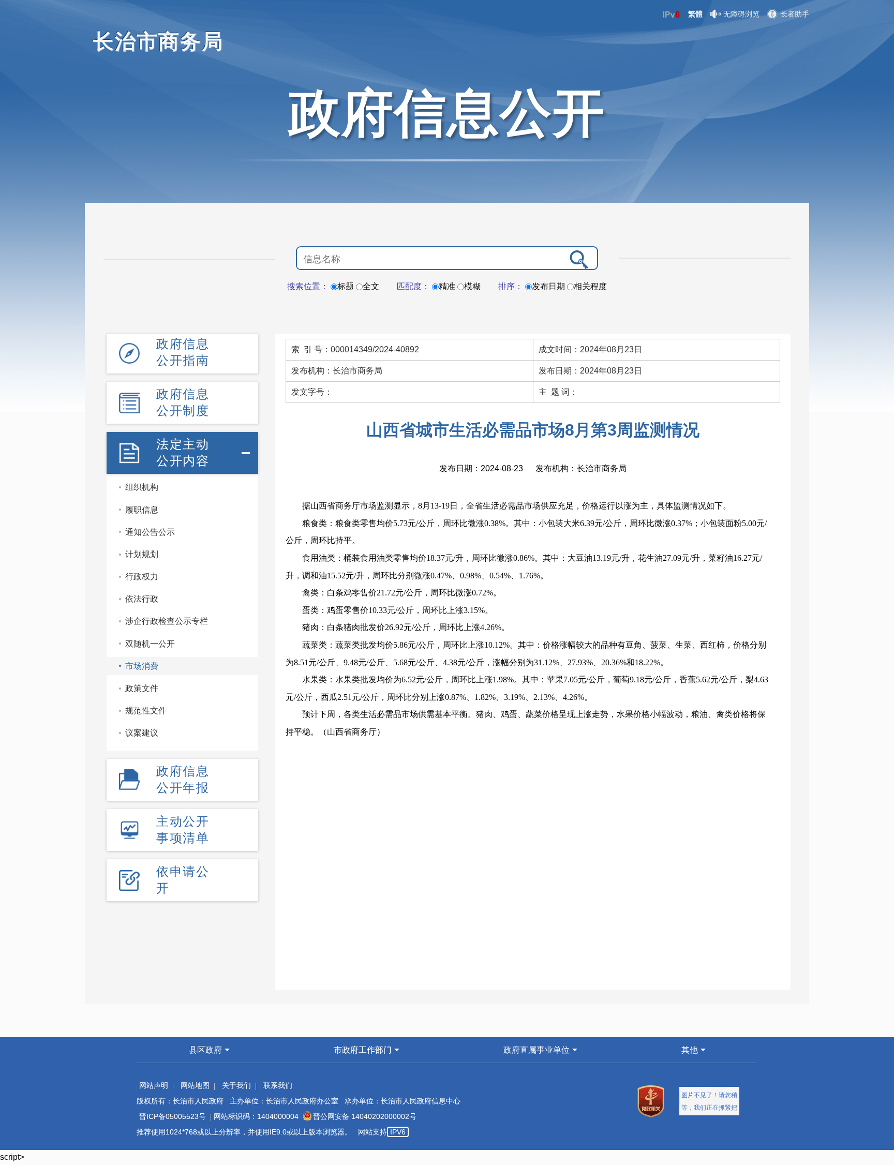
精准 (447, 286)
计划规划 (141, 554)
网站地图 (195, 1085)
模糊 (472, 286)
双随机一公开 (150, 643)
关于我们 (236, 1085)
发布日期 (548, 286)
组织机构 (141, 487)
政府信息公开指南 (182, 352)
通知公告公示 (150, 532)
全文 (371, 286)
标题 (345, 286)
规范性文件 (146, 710)
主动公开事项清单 (182, 829)
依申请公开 (182, 879)
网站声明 (153, 1085)
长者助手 (794, 14)
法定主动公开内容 (182, 452)
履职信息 (141, 509)
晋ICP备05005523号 (172, 1116)
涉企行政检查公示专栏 (166, 621)
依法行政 (141, 598)
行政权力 (141, 576)
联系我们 (277, 1085)
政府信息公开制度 (182, 402)
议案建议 (141, 732)
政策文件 (141, 688)
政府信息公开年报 (182, 779)
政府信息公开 (447, 113)
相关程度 (590, 286)
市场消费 (141, 666)
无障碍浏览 (741, 14)
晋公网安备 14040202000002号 (364, 1116)
